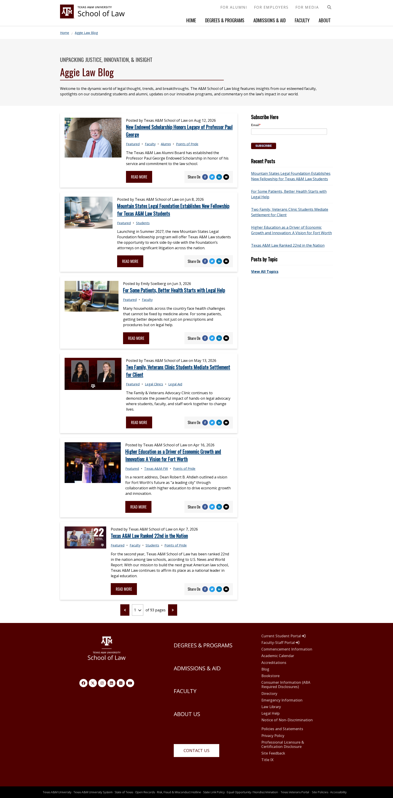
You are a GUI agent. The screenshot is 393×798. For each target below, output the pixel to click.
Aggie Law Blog (86, 32)
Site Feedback (273, 753)
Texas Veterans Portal (295, 792)
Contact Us (196, 750)
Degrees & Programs (224, 20)
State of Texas (124, 792)
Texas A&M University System (93, 792)
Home (191, 20)
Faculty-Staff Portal (278, 642)
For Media (307, 7)
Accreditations (273, 663)
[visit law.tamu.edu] (92, 17)
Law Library (271, 707)
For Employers (271, 7)
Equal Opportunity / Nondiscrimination (252, 792)
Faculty (302, 20)
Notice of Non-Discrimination (287, 720)
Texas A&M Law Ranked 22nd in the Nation (149, 535)
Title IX (267, 760)
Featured (133, 144)
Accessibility (338, 792)
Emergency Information (281, 700)
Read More (139, 177)
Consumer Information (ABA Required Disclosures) (285, 684)
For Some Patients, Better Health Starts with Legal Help (174, 290)
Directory (269, 693)
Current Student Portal (281, 636)
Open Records (145, 792)
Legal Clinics (154, 384)
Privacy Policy (272, 736)
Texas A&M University (57, 792)
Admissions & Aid (269, 20)
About (325, 20)
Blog (265, 669)
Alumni (166, 144)
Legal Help (270, 713)
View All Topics (264, 271)
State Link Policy (214, 792)
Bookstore (270, 676)
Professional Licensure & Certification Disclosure (282, 744)
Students (143, 223)
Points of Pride (187, 144)
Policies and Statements (282, 729)
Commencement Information (286, 649)
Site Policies (320, 792)
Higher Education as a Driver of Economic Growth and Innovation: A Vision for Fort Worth (173, 455)
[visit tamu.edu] (107, 650)
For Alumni (233, 7)
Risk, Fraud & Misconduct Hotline (179, 792)
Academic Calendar (277, 656)
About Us (187, 714)
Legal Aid (175, 384)
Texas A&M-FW (156, 468)
